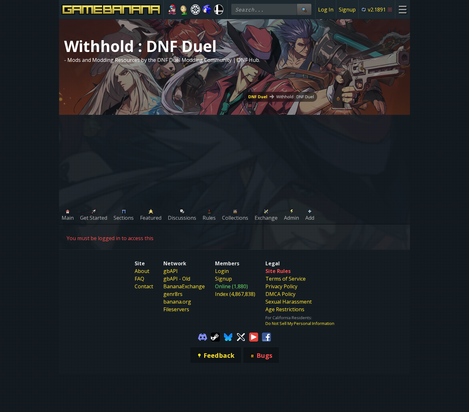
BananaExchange (184, 286)
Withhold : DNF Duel (295, 96)
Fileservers (176, 309)
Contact (144, 286)
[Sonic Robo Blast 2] (207, 9)
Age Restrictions (284, 309)
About (142, 271)
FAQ (139, 278)
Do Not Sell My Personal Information (299, 323)
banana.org (177, 301)
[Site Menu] (402, 9)
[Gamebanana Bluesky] (228, 336)
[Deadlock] (195, 9)
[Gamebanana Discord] (202, 336)
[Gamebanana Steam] (215, 336)
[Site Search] (304, 9)
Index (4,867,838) (235, 294)
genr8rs (172, 294)
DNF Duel (257, 96)
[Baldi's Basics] (184, 9)
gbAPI (170, 271)
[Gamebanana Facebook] (266, 336)
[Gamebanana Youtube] (254, 336)
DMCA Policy (280, 294)
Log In (325, 9)
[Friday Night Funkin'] (172, 9)
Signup (347, 9)
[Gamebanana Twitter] (241, 336)
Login (222, 271)
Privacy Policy (281, 286)
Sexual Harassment (288, 301)
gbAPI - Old (176, 278)
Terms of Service (285, 278)
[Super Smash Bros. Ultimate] (219, 9)
